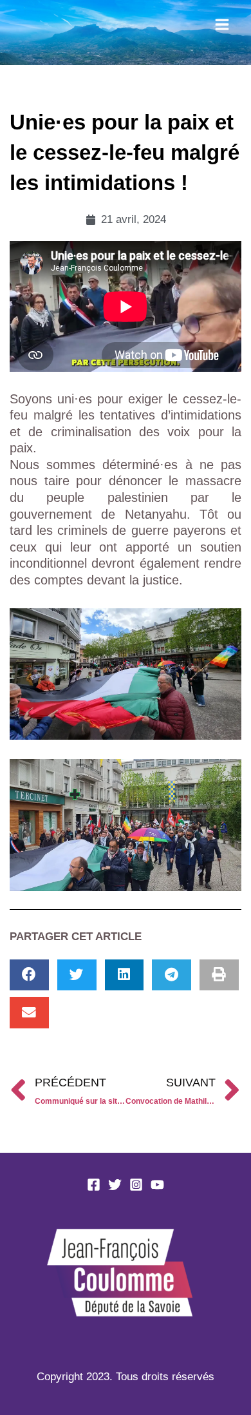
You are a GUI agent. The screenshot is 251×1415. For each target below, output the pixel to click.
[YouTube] (157, 1184)
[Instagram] (136, 1184)
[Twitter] (115, 1184)
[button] (29, 975)
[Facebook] (93, 1184)
